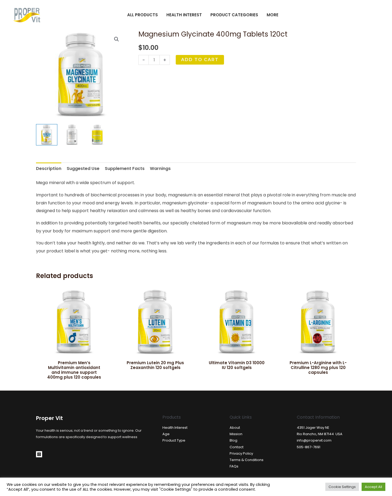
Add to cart (200, 59)
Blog (233, 440)
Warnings (160, 168)
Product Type (173, 440)
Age (166, 434)
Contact (236, 447)
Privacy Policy (241, 453)
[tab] (48, 168)
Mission (236, 434)
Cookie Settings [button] (342, 486)
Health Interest (174, 427)
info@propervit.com (314, 440)
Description (48, 168)
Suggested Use (83, 168)
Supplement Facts (125, 168)
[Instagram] (39, 454)
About (235, 427)
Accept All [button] (373, 486)
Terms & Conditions (246, 459)
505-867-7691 (308, 447)
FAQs (234, 466)
